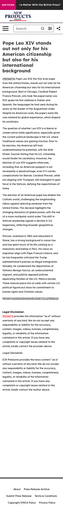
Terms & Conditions (46, 495)
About (17, 489)
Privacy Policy (47, 502)
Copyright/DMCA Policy (22, 502)
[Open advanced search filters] (50, 28)
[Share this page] (58, 28)
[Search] (42, 28)
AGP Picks (8, 5)
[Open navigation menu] (5, 28)
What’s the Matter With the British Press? (34, 4)
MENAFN (8, 78)
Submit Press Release (18, 495)
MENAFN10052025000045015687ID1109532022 (30, 298)
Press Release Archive (37, 489)
